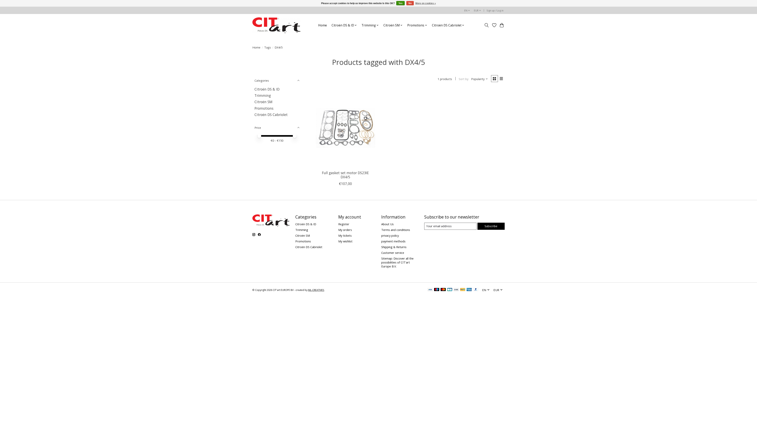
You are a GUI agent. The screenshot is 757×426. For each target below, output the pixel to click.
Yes (400, 3)
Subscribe (491, 226)
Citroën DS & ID (267, 89)
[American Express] (469, 290)
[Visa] (430, 290)
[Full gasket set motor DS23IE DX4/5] (345, 128)
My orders (345, 230)
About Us (387, 224)
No (410, 3)
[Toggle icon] (486, 25)
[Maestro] (436, 290)
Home (322, 25)
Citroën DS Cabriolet (271, 114)
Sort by (463, 79)
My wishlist (345, 241)
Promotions (264, 108)
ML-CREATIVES (316, 290)
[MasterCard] (443, 290)
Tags (267, 47)
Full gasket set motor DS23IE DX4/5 (345, 174)
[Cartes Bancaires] (449, 290)
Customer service (392, 253)
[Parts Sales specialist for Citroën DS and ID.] (276, 25)
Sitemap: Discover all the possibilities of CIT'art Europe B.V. (397, 262)
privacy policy (390, 235)
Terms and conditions (395, 230)
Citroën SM (263, 101)
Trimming (263, 95)
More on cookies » (425, 3)
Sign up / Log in (495, 10)
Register (343, 224)
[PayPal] (462, 290)
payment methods (393, 241)
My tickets (345, 235)
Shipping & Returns (393, 247)
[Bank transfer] (456, 290)
